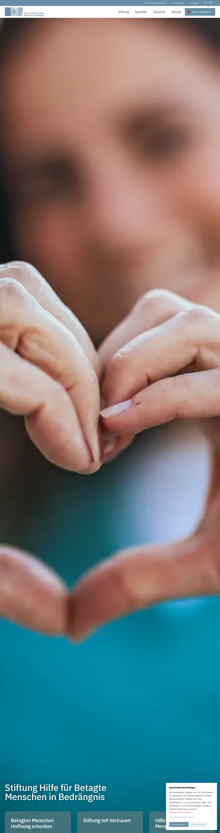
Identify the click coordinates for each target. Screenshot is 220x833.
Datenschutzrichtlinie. (180, 812)
